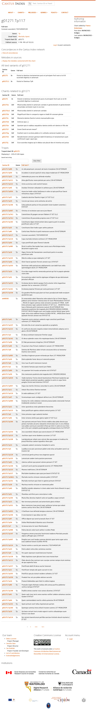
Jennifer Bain (11, 643)
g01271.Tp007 (7, 539)
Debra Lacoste (11, 639)
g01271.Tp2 (6, 335)
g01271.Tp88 (7, 169)
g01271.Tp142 (7, 338)
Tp (19, 34)
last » (43, 626)
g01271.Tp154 (7, 432)
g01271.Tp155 (7, 574)
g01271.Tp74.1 (7, 214)
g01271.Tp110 (7, 435)
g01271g (5, 133)
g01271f (5, 129)
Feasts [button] (54, 12)
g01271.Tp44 (7, 262)
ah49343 (5, 299)
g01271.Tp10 (7, 445)
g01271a (5, 105)
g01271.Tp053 (7, 511)
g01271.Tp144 (7, 466)
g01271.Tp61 (7, 594)
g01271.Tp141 (7, 289)
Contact (64, 12)
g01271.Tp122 (7, 184)
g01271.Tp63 (7, 462)
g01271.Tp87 (7, 519)
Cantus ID (5, 165)
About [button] (11, 12)
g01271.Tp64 (7, 600)
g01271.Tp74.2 (7, 218)
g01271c (5, 118)
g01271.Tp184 (7, 422)
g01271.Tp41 (7, 319)
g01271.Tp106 (7, 515)
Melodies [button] (32, 12)
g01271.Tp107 (7, 325)
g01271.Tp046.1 (8, 477)
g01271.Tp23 (7, 176)
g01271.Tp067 (7, 211)
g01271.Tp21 (7, 570)
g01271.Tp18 (7, 252)
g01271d (5, 122)
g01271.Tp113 (7, 410)
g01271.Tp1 (6, 367)
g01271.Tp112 (7, 560)
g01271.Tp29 (7, 201)
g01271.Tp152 (7, 505)
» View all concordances (9, 53)
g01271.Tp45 (7, 346)
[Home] (14, 2)
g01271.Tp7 (6, 526)
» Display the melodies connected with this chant (18, 61)
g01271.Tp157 (7, 566)
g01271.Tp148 (7, 591)
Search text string (6, 157)
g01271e (5, 125)
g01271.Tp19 (7, 611)
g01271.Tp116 (7, 545)
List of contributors (13, 653)
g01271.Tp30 (7, 243)
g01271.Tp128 (7, 556)
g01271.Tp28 (7, 485)
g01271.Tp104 (7, 293)
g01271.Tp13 (7, 502)
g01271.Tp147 (7, 534)
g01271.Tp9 (6, 553)
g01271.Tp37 (7, 197)
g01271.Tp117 (7, 235)
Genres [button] (44, 12)
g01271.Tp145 (7, 222)
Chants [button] (21, 12)
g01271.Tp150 (7, 266)
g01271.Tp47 (7, 397)
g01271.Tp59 (7, 173)
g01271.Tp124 (7, 239)
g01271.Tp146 (7, 205)
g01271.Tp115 (7, 329)
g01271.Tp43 (7, 188)
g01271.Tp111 (7, 180)
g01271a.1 (6, 111)
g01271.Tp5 (6, 414)
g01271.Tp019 (7, 378)
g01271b (5, 114)
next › (36, 626)
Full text (25, 165)
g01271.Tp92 (7, 418)
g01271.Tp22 (7, 407)
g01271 (5, 75)
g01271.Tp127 (7, 473)
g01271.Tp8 (6, 350)
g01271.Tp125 (7, 258)
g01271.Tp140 (7, 608)
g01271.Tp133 (7, 458)
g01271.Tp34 (7, 522)
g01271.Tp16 (7, 271)
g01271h (5, 137)
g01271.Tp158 (7, 577)
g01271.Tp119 (7, 393)
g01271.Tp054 (7, 191)
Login (71, 639)
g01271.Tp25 (7, 228)
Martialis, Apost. (24, 36)
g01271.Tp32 (7, 277)
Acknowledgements (13, 656)
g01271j (5, 143)
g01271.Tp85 (7, 231)
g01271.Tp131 (7, 481)
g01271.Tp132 (7, 604)
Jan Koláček (10, 648)
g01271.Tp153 (7, 283)
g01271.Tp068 (7, 530)
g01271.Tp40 (7, 488)
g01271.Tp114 (7, 617)
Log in (55, 45)
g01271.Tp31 (7, 494)
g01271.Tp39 (7, 374)
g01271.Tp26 (7, 359)
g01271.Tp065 (7, 246)
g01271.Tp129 (7, 455)
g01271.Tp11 (7, 390)
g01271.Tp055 (7, 355)
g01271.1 (5, 81)
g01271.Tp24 (7, 581)
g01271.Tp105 (7, 498)
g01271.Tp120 (7, 470)
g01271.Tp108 (7, 439)
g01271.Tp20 (7, 549)
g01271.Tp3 (6, 449)
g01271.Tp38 (7, 342)
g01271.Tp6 (6, 363)
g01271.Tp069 (7, 401)
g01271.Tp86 (7, 585)
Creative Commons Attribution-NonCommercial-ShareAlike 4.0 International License (47, 651)
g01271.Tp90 (7, 370)
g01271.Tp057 (7, 386)
